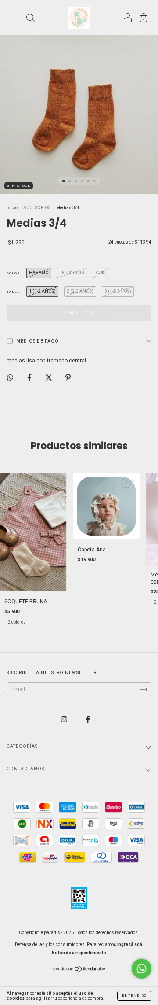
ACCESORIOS (36, 207)
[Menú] (14, 19)
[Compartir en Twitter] (49, 377)
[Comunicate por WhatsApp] (141, 969)
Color (13, 273)
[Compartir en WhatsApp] (10, 377)
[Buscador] (30, 19)
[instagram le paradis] (64, 719)
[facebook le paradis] (88, 719)
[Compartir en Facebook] (30, 377)
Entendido (134, 996)
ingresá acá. (130, 944)
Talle (13, 292)
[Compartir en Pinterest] (68, 377)
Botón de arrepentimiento (79, 952)
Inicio (12, 207)
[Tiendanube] (79, 970)
